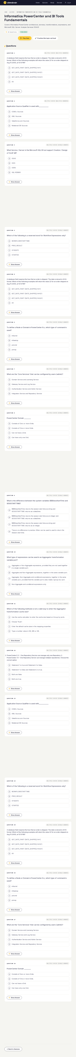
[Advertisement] (38, 206)
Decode (59, 2)
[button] (38, 68)
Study (52, 2)
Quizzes (45, 2)
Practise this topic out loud (45, 38)
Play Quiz (26, 38)
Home (38, 2)
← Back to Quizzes (13, 1049)
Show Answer (15, 91)
